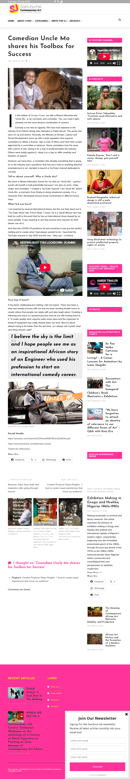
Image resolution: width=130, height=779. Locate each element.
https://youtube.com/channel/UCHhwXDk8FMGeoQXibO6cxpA (39, 438)
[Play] (91, 63)
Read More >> (94, 572)
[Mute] (114, 63)
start (10, 61)
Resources (55, 700)
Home (11, 21)
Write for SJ (59, 21)
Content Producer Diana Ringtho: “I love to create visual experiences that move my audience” (63, 488)
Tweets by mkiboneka (19, 448)
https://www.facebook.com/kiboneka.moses (29, 443)
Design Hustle (38, 115)
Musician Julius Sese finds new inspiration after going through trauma (23, 488)
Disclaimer (55, 706)
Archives (74, 21)
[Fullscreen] (118, 63)
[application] (104, 56)
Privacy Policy (56, 693)
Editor (89, 207)
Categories (41, 21)
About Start (24, 21)
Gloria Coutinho (44, 541)
